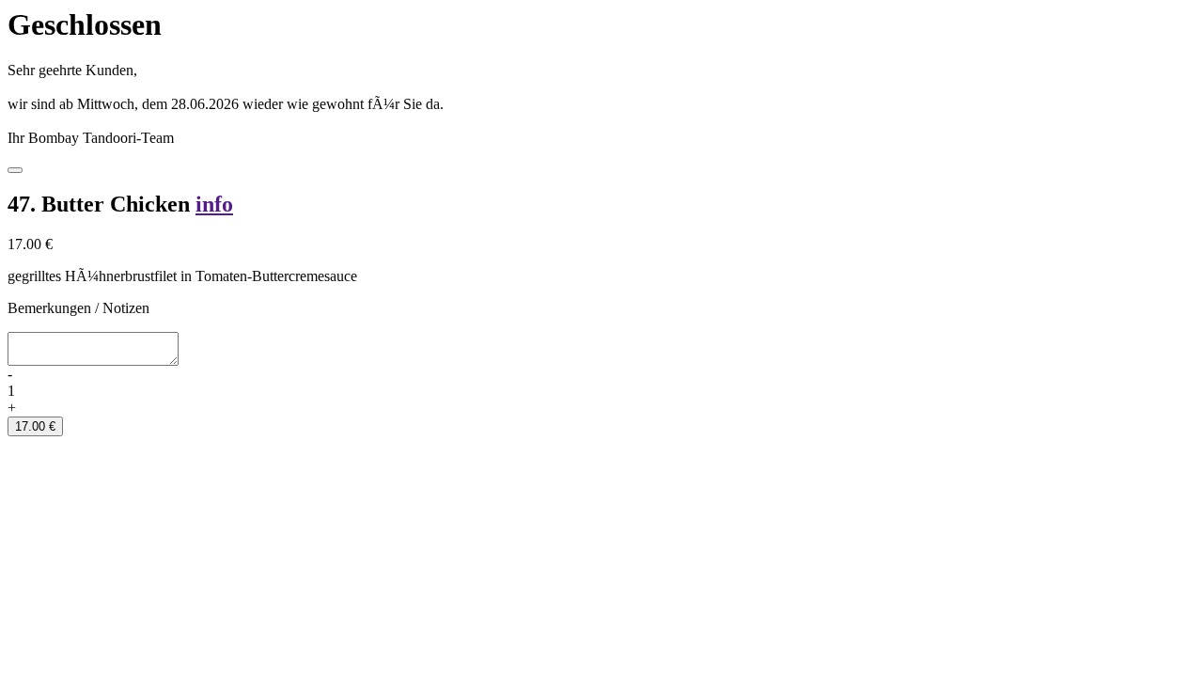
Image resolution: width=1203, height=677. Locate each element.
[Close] (15, 170)
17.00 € (35, 426)
